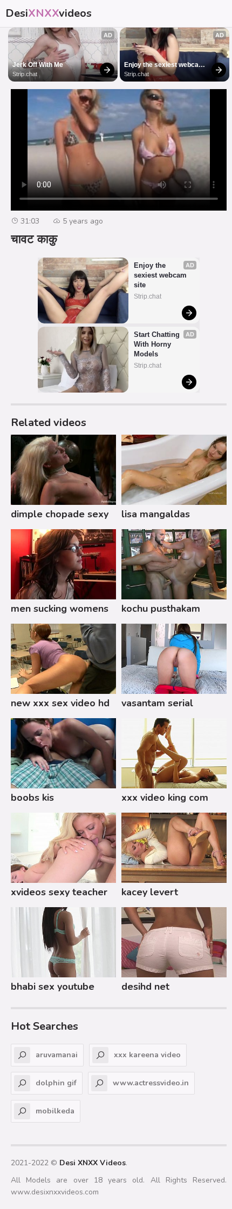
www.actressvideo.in (151, 1083)
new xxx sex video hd (60, 703)
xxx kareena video (147, 1055)
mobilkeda (55, 1111)
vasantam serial (157, 703)
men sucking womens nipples (59, 610)
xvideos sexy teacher (59, 892)
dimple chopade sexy (59, 514)
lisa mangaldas (155, 514)
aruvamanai (57, 1055)
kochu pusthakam (160, 608)
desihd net (145, 986)
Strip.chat (24, 74)
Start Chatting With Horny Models (158, 344)
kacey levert (149, 892)
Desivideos (48, 13)
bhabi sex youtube (52, 986)
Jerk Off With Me (37, 65)
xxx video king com (164, 797)
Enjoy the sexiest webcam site (165, 65)
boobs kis (32, 797)
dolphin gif (56, 1083)
